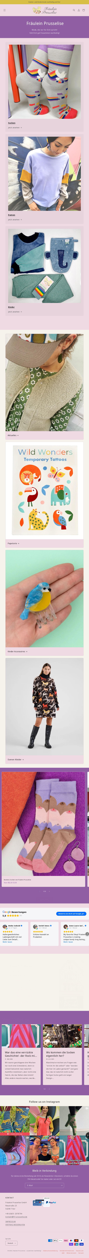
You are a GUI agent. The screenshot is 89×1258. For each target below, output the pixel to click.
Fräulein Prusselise (19, 1250)
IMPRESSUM (10, 1221)
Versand (81, 1253)
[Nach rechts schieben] (49, 891)
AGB (63, 1253)
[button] (4, 10)
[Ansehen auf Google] (5, 927)
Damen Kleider (14, 759)
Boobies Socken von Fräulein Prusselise (17, 880)
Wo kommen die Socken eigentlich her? (60, 1054)
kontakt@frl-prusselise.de (16, 1217)
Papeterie (12, 543)
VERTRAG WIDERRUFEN (15, 1225)
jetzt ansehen (14, 127)
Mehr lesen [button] (7, 942)
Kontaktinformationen (67, 1250)
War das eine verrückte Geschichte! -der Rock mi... (21, 1054)
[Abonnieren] (61, 1185)
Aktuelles (12, 435)
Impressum (80, 1250)
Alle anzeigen (44, 900)
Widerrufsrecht (71, 1253)
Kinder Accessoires (16, 651)
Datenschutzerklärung (50, 1250)
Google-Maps (15, 971)
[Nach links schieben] (39, 891)
